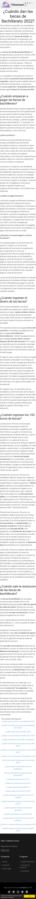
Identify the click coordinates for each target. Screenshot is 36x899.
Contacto (5, 865)
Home (4, 862)
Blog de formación (28, 862)
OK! (29, 896)
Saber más (5, 850)
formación (25, 871)
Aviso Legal (6, 869)
